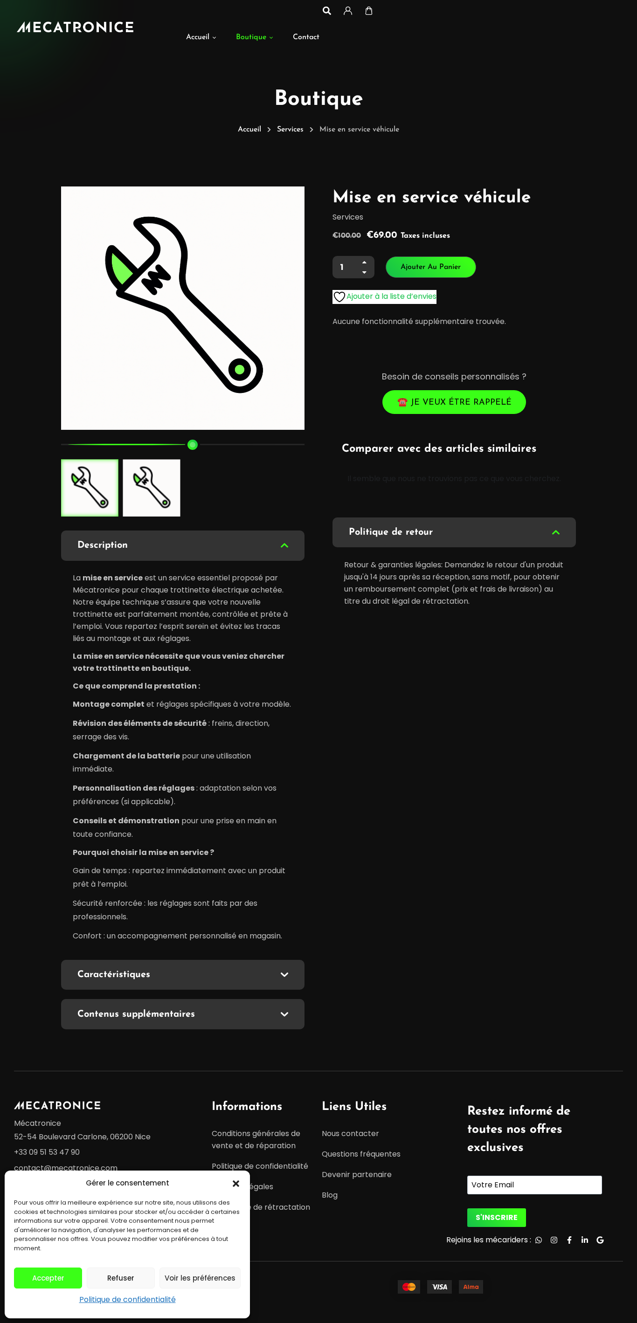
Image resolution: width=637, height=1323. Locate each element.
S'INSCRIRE (497, 1217)
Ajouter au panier (431, 267)
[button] (236, 1183)
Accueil (249, 129)
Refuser (120, 1278)
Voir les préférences (200, 1278)
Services (290, 129)
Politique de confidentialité (127, 1299)
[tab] (183, 545)
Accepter (48, 1278)
